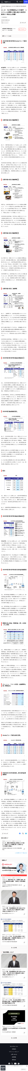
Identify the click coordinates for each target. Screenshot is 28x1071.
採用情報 (14, 1057)
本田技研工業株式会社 (7, 28)
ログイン (21, 1)
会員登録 (25, 1)
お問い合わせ (14, 1054)
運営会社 (14, 1059)
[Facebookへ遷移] (9, 1063)
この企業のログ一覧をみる (21, 852)
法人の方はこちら (14, 1046)
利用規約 (14, 1049)
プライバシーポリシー (14, 1051)
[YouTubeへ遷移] (15, 1063)
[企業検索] (17, 2)
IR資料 (10, 36)
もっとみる (14, 947)
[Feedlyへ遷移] (19, 1063)
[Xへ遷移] (12, 1063)
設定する (23, 1069)
